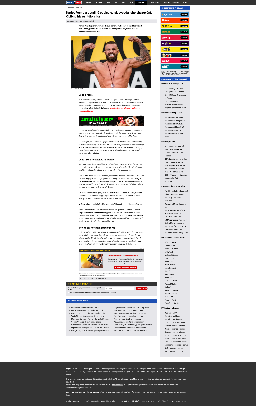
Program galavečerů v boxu (175, 108)
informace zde (117, 385)
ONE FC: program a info (174, 172)
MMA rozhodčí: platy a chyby (176, 220)
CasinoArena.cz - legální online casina (86, 322)
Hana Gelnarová (171, 294)
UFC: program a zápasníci (175, 146)
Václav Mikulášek (171, 284)
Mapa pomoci (140, 392)
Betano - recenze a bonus (175, 329)
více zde (102, 275)
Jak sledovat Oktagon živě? (175, 121)
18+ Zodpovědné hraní (158, 401)
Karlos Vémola (170, 246)
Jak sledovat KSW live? (174, 124)
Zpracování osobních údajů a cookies (132, 401)
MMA (123, 2)
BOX (131, 2)
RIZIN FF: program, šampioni (176, 175)
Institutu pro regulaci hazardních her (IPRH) (89, 371)
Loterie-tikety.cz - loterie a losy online (128, 310)
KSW (108, 2)
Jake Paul (168, 271)
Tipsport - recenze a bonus (175, 322)
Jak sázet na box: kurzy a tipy (176, 233)
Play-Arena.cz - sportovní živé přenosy (129, 322)
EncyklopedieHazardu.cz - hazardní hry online (131, 307)
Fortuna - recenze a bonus (175, 326)
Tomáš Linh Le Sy (172, 303)
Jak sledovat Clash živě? (174, 127)
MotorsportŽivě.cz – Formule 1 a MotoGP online (90, 319)
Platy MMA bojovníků (173, 213)
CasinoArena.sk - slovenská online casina (130, 328)
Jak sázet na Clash (172, 316)
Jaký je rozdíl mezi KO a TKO (176, 226)
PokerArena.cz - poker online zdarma (128, 316)
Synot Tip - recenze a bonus (175, 338)
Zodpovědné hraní (139, 371)
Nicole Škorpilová (88, 21)
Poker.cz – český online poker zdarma (129, 319)
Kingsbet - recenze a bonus (175, 335)
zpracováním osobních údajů (86, 292)
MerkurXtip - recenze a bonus (176, 345)
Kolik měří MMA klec (173, 217)
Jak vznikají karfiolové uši (175, 210)
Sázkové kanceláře (171, 2)
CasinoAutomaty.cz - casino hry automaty (130, 313)
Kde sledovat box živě (173, 229)
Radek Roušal (170, 278)
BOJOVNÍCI (141, 2)
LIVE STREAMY (154, 2)
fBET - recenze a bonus (174, 351)
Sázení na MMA (171, 313)
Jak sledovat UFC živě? (174, 117)
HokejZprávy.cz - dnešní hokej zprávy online (88, 313)
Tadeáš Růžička (171, 281)
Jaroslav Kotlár (170, 300)
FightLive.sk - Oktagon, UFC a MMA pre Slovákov (90, 328)
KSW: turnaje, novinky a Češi (176, 159)
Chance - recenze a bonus (175, 332)
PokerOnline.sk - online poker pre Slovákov (130, 330)
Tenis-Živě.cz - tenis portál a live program (87, 316)
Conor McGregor (171, 249)
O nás (185, 2)
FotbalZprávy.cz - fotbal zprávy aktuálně (87, 310)
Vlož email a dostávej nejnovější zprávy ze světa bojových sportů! (84, 288)
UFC (116, 2)
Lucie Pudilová (170, 268)
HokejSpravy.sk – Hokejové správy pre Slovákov (90, 330)
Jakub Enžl (169, 297)
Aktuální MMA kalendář (174, 104)
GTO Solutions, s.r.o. (178, 401)
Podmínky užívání (108, 401)
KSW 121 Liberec (177, 92)
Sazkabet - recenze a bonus (175, 342)
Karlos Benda (170, 287)
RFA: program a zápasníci (175, 165)
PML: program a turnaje (174, 162)
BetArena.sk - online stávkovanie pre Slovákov (89, 325)
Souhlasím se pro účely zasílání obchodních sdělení (93, 292)
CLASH (88, 2)
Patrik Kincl (169, 262)
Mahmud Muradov (172, 255)
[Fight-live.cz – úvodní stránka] (74, 2)
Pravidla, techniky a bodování (176, 191)
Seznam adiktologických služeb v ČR (119, 392)
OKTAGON (99, 2)
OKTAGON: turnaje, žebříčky (176, 149)
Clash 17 (174, 101)
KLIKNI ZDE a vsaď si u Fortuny (125, 268)
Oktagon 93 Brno (176, 88)
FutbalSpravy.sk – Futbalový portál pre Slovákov (133, 325)
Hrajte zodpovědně (82, 273)
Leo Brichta (169, 258)
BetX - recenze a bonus (174, 348)
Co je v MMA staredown (174, 223)
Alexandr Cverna (171, 290)
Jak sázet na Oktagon (173, 319)
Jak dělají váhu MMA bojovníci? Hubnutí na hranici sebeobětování (116, 204)
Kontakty (76, 401)
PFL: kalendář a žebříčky (174, 169)
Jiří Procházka (170, 242)
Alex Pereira (169, 274)
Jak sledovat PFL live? (173, 130)
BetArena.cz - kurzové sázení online (85, 307)
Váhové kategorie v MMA (175, 194)
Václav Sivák (170, 265)
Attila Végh (169, 252)
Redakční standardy (91, 401)
